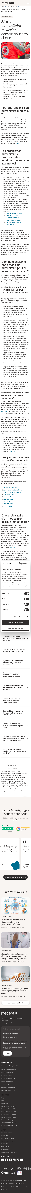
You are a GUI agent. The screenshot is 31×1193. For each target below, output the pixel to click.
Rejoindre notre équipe (7, 1138)
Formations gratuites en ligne (9, 1125)
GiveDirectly (7, 506)
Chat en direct (5, 1149)
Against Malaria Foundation (12, 490)
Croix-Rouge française (13, 220)
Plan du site (4, 1143)
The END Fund (8, 504)
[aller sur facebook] (10, 1160)
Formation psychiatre (7, 1072)
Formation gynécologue (8, 1078)
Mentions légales (5, 1187)
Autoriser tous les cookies (15, 622)
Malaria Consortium (10, 488)
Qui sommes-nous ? (6, 1132)
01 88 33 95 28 (5, 1021)
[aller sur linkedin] (2, 1160)
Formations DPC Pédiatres (8, 1111)
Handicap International (13, 222)
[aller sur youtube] (14, 1160)
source (17, 143)
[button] (28, 3)
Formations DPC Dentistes (8, 1109)
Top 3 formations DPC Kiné (8, 1122)
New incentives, (8, 494)
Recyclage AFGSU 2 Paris (8, 1090)
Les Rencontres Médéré (8, 1141)
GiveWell (4, 411)
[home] (7, 3)
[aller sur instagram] (6, 1160)
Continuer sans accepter (15, 628)
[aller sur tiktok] (18, 1160)
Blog (2, 6)
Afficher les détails (20, 617)
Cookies (13, 1187)
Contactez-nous (5, 1146)
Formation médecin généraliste (9, 1066)
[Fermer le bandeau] (30, 563)
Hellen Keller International (12, 492)
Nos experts (4, 1135)
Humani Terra (10, 225)
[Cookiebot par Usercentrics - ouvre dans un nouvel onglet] (20, 563)
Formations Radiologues (8, 1120)
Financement (5, 1103)
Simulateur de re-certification (9, 1152)
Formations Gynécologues (8, 1117)
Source (12, 451)
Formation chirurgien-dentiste (9, 1069)
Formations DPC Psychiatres (9, 1114)
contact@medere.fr (6, 1023)
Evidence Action (9, 497)
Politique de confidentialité (22, 1187)
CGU (6, 1189)
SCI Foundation (8, 499)
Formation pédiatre (6, 1075)
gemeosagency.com (21, 1180)
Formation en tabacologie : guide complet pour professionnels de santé (14, 990)
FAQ (2, 1100)
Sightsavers (7, 501)
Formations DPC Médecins (8, 1106)
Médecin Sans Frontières (14, 213)
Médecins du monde (12, 215)
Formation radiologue (7, 1081)
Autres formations (6, 1084)
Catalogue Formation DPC (8, 1087)
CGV (2, 1189)
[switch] (26, 599)
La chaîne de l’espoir (12, 218)
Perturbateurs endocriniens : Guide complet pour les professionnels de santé (13, 921)
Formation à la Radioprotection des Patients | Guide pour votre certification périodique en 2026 (14, 956)
